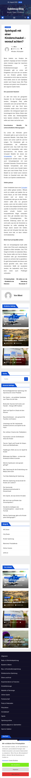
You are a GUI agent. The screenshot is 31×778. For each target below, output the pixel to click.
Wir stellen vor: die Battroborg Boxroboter (21, 281)
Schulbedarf (5, 712)
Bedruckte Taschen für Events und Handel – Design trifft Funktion (14, 359)
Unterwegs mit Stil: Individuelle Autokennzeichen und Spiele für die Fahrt (14, 425)
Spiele (3, 716)
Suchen (5, 736)
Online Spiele (5, 694)
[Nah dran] (29, 742)
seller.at (5, 553)
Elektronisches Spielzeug (9, 673)
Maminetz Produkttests (10, 543)
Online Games (7, 548)
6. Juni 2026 (9, 585)
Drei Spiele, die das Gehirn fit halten (14, 496)
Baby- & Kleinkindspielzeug (10, 660)
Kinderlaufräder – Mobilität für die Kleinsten (9, 281)
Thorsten (18, 324)
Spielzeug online (6, 720)
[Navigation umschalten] (14, 17)
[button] (25, 17)
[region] (15, 759)
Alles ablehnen (16, 774)
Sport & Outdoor (6, 729)
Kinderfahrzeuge (6, 686)
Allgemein (7, 27)
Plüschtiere (4, 707)
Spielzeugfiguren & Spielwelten (11, 724)
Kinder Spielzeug (8, 539)
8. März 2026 (10, 605)
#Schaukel (20, 51)
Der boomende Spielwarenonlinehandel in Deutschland (11, 489)
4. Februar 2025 (11, 645)
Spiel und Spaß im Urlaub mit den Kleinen (14, 640)
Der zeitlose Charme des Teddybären (14, 432)
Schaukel (24, 187)
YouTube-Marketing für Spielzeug (13, 476)
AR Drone (6, 529)
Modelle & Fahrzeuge (8, 690)
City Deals (6, 534)
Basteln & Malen (6, 664)
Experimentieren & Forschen (10, 682)
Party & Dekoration (7, 703)
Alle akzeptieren (15, 764)
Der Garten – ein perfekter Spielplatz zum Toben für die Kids (15, 340)
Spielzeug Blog (15, 8)
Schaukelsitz (8, 156)
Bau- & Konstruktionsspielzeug (11, 669)
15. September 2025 (12, 622)
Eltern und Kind (9, 637)
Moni (15, 46)
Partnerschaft (5, 699)
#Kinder (13, 51)
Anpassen (15, 769)
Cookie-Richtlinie (13, 760)
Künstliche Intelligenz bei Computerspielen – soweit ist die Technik (13, 509)
